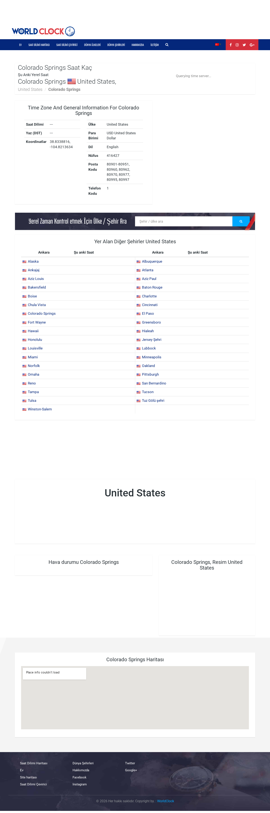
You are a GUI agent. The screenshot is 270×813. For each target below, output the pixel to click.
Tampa (33, 392)
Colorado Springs (42, 313)
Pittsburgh (150, 374)
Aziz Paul (149, 279)
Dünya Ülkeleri (92, 45)
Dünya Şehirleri (116, 45)
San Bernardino (154, 383)
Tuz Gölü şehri (153, 400)
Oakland (148, 366)
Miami (33, 357)
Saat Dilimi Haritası (39, 45)
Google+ (131, 770)
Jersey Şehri (151, 339)
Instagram (80, 784)
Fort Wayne (37, 322)
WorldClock (165, 801)
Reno (32, 383)
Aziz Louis (36, 279)
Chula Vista (37, 305)
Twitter (130, 763)
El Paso (148, 313)
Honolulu (35, 339)
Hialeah (148, 331)
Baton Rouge (152, 287)
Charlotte (149, 296)
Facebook (79, 777)
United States (30, 89)
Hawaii (33, 331)
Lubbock (149, 348)
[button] (218, 44)
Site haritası (28, 777)
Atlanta (147, 270)
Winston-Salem (40, 409)
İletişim (155, 45)
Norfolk (34, 366)
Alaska (33, 261)
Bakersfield (37, 287)
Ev (20, 45)
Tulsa (32, 400)
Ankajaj (33, 270)
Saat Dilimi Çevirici (66, 45)
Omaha (33, 374)
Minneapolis (151, 357)
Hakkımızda (138, 45)
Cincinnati (150, 305)
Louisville (35, 348)
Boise (32, 296)
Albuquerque (152, 261)
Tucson (148, 392)
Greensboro (151, 322)
